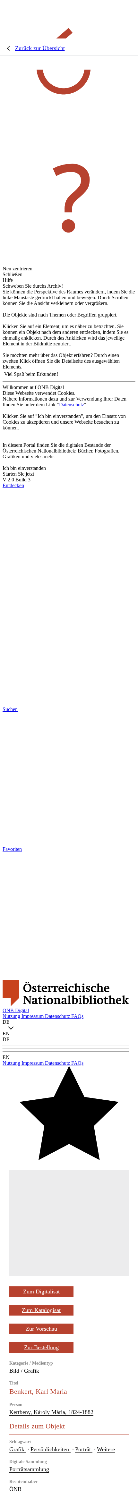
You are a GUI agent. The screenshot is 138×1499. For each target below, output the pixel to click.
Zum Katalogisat (41, 1310)
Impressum (33, 1016)
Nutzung (12, 1016)
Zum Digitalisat (41, 1291)
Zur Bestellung (41, 1347)
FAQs (77, 1016)
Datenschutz (71, 404)
